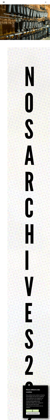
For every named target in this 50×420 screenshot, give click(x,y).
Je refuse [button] (36, 410)
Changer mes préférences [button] (33, 413)
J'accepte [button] (29, 410)
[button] (45, 2)
